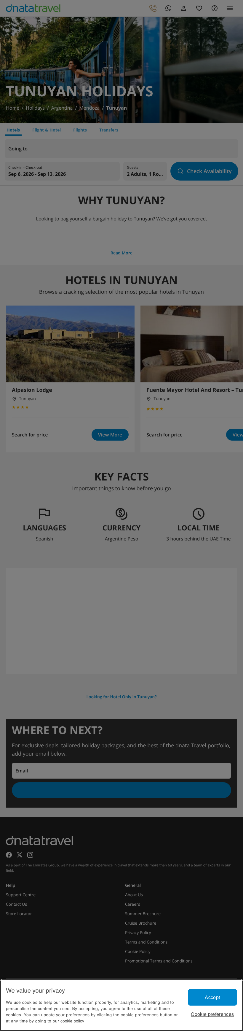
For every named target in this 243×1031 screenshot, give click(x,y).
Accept (212, 997)
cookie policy (72, 1021)
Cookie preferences (212, 1014)
